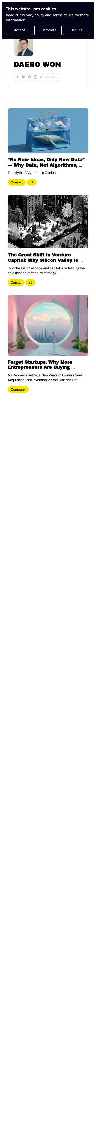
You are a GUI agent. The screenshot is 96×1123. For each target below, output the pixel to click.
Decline (76, 30)
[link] (48, 58)
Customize (48, 30)
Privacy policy (33, 15)
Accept (19, 30)
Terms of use (63, 15)
